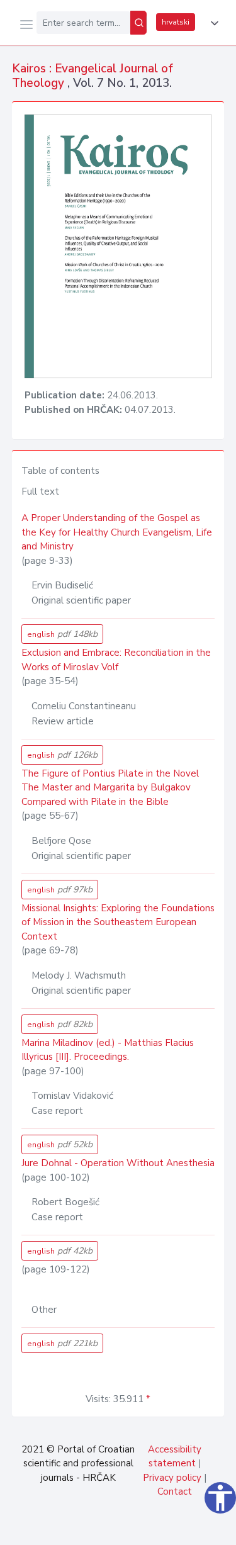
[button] (212, 23)
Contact (174, 1491)
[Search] (138, 23)
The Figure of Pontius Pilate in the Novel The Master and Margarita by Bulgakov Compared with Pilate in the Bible (110, 787)
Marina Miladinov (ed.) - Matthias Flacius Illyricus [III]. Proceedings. (107, 1050)
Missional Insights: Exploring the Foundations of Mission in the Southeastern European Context (118, 922)
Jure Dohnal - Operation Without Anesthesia (118, 1163)
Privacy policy (172, 1477)
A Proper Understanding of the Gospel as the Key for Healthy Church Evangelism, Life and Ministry (116, 532)
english (62, 634)
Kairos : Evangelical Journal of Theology (92, 75)
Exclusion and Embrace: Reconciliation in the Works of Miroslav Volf (116, 659)
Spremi (132, 1528)
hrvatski (175, 22)
